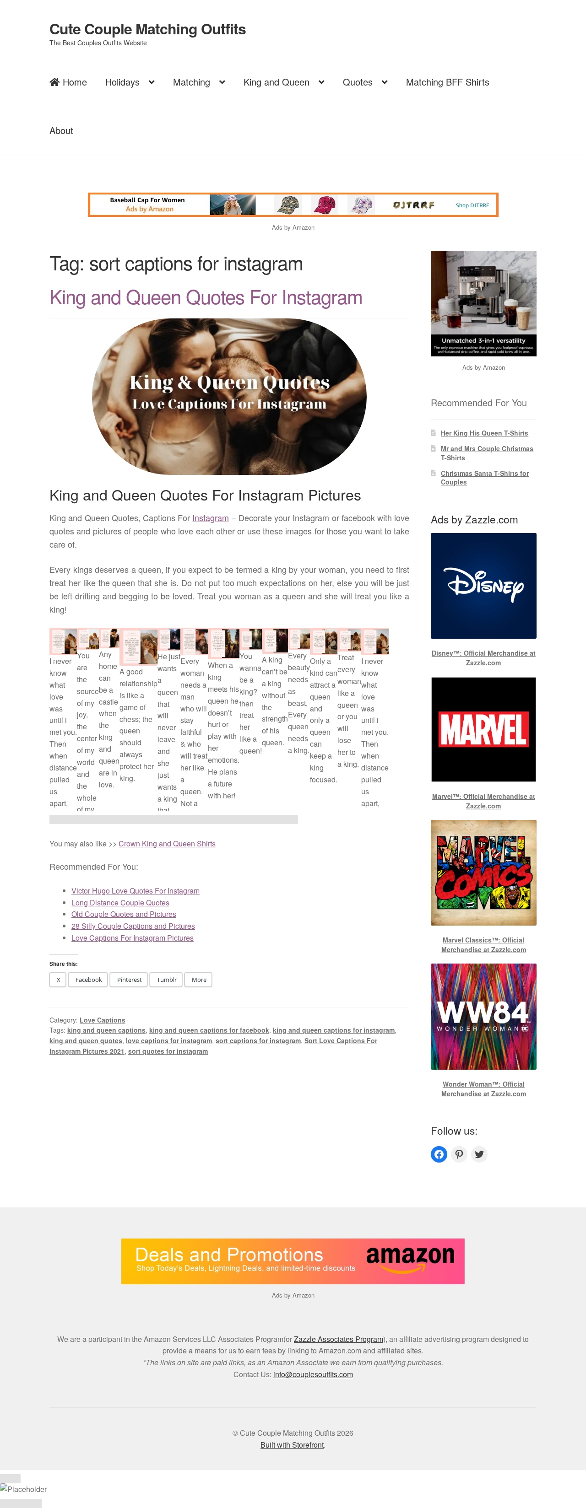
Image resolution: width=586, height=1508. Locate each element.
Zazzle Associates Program (338, 1339)
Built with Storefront (292, 1444)
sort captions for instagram (258, 1040)
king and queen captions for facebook (209, 1029)
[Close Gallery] (10, 1478)
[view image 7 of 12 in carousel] (184, 819)
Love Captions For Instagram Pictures (132, 937)
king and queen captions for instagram (334, 1029)
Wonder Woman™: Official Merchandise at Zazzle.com (483, 1088)
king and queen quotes (85, 1040)
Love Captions (102, 1019)
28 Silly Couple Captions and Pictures (133, 926)
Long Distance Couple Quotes (120, 902)
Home (73, 81)
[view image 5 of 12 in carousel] (142, 819)
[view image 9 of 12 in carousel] (225, 819)
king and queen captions (106, 1029)
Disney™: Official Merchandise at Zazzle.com (484, 657)
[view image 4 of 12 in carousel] (122, 819)
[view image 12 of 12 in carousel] (287, 819)
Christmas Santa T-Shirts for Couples (485, 478)
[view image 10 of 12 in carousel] (246, 819)
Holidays (122, 81)
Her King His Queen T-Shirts (484, 432)
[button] (63, 742)
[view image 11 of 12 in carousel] (267, 819)
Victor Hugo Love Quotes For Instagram (135, 890)
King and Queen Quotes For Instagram (206, 296)
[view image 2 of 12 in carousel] (80, 819)
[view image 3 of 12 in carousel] (101, 819)
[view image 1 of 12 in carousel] (59, 819)
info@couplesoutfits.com (313, 1374)
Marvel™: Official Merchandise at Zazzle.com (483, 801)
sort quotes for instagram (168, 1051)
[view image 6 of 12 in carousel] (163, 819)
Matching (191, 81)
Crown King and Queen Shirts (167, 843)
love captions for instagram (169, 1040)
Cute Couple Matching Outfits (147, 28)
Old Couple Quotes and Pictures (123, 914)
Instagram (210, 517)
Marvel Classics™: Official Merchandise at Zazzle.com (483, 944)
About (61, 130)
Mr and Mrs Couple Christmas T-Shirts (487, 453)
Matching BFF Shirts (447, 81)
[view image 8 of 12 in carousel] (205, 819)
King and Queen (276, 81)
